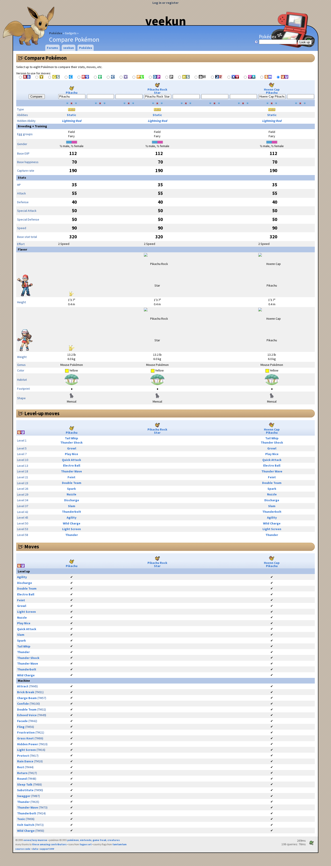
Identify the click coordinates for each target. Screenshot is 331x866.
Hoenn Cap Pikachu (272, 91)
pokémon (73, 840)
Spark (71, 489)
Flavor (22, 249)
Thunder (71, 535)
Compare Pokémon (45, 58)
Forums (52, 48)
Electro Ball (71, 465)
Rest (20, 767)
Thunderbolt (71, 512)
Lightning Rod (71, 121)
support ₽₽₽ (47, 848)
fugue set (85, 844)
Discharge (71, 500)
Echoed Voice (27, 715)
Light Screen (71, 529)
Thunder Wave (71, 471)
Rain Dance (25, 761)
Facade (22, 721)
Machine (24, 681)
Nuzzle (71, 494)
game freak (99, 840)
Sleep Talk (24, 784)
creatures (113, 840)
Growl (71, 448)
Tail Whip (71, 438)
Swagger (23, 796)
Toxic (21, 819)
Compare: (36, 96)
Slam (71, 506)
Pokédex (55, 33)
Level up (24, 571)
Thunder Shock (71, 442)
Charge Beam (27, 698)
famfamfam (119, 844)
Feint (71, 477)
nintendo (85, 840)
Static (71, 115)
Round (22, 779)
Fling (21, 727)
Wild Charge (71, 523)
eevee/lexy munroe (35, 840)
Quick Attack (71, 460)
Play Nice (71, 454)
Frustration (26, 732)
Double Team (71, 483)
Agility (71, 517)
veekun (165, 21)
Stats (22, 177)
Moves (31, 546)
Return (22, 773)
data (35, 848)
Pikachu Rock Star (157, 91)
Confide (23, 704)
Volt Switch (25, 825)
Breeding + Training (32, 126)
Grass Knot (25, 738)
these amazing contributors (49, 844)
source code (22, 848)
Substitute (25, 790)
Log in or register (165, 3)
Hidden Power (27, 744)
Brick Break (25, 692)
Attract (22, 686)
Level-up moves (41, 413)
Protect (23, 756)
